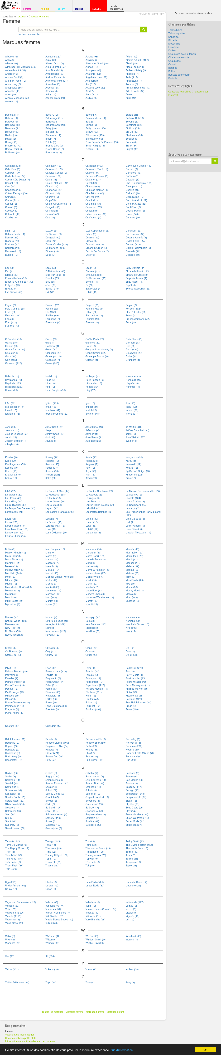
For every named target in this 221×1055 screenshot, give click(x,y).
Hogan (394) (92, 386)
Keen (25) (90, 467)
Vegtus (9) (131, 905)
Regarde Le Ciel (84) (56, 746)
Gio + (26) (10, 356)
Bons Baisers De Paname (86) (102, 142)
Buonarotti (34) (53, 152)
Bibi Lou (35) (133, 128)
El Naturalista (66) (55, 271)
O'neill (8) (10, 648)
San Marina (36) (134, 780)
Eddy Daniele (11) (135, 267)
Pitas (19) (10, 699)
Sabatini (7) (91, 773)
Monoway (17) (53, 590)
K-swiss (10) (11, 457)
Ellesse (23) (11, 274)
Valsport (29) (12, 905)
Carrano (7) (132, 176)
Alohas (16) (91, 66)
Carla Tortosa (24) (15, 176)
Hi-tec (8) (50, 383)
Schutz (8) (91, 790)
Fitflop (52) (91, 312)
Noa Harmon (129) (55, 631)
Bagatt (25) (132, 114)
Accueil (22, 16)
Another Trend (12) (15, 80)
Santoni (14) (12, 786)
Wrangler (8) (52, 943)
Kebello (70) (11, 467)
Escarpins (173, 47)
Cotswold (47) (12, 214)
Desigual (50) (52, 237)
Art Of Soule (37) (135, 91)
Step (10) (10, 814)
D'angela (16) (133, 254)
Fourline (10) (92, 319)
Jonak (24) (11, 437)
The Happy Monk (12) (17, 848)
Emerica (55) (52, 278)
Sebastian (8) (12, 793)
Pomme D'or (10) (14, 706)
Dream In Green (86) (96, 247)
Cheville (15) (133, 190)
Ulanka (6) (51, 882)
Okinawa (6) (52, 648)
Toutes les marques (52, 1011)
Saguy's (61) (52, 776)
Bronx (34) (131, 145)
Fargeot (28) (92, 305)
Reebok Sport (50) (95, 742)
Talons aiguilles (176, 33)
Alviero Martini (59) (15, 70)
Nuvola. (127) (52, 634)
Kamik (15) (91, 457)
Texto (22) (91, 844)
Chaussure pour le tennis (182, 54)
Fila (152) (50, 312)
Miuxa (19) (11, 583)
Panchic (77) (92, 671)
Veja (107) (10, 909)
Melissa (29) (132, 566)
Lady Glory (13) (13, 501)
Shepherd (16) (93, 800)
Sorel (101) (51, 811)
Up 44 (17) (11, 889)
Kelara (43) (132, 467)
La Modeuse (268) (55, 494)
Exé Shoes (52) (13, 292)
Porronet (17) (92, 706)
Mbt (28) (90, 563)
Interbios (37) (52, 410)
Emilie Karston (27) (95, 278)
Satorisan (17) (93, 786)
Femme (28, 8)
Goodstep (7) (52, 359)
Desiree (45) (92, 237)
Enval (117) (91, 281)
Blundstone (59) (94, 138)
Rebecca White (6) (95, 739)
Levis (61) (10, 518)
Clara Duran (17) (135, 196)
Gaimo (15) (11, 342)
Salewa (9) (131, 776)
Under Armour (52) (15, 885)
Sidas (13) (131, 800)
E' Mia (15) (91, 292)
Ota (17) (130, 651)
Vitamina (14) (12, 919)
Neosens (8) (12, 624)
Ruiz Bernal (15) (94, 760)
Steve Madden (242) (137, 814)
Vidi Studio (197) (54, 916)
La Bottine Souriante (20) (99, 491)
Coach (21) (91, 200)
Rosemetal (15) (13, 760)
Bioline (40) (11, 135)
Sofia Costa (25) (134, 807)
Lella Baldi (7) (92, 508)
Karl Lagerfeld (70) (15, 464)
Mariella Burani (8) (95, 559)
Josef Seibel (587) (136, 437)
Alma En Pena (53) (55, 66)
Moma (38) (132, 587)
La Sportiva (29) (134, 494)
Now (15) (131, 631)
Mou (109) (51, 597)
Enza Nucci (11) (134, 281)
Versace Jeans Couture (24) (100, 909)
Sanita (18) (132, 783)
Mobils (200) (52, 587)
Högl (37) (90, 390)
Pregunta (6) (12, 709)
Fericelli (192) (133, 308)
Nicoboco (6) (92, 627)
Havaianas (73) (13, 379)
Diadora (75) (12, 241)
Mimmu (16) (11, 580)
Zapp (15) (50, 982)
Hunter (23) (11, 390)
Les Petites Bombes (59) (98, 511)
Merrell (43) (51, 573)
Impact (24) (91, 406)
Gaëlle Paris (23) (94, 339)
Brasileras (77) (13, 145)
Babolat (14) (12, 114)
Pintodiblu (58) (53, 695)
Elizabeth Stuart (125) (138, 271)
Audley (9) (91, 98)
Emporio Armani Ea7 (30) (19, 281)
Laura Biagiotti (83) (15, 505)
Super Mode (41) (135, 821)
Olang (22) (91, 648)
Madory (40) (132, 549)
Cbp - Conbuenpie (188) (139, 183)
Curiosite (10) (133, 217)
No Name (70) (13, 631)
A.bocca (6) (11, 56)
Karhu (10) (131, 460)
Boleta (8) (50, 142)
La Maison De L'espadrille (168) (143, 491)
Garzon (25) (11, 346)
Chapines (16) (13, 190)
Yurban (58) (132, 969)
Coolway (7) (11, 210)
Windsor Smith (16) (96, 939)
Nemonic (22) (133, 620)
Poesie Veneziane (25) (17, 702)
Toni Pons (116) (14, 858)
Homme (46, 8)
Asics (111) (91, 94)
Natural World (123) (16, 620)
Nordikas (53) (92, 631)
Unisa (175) (51, 885)
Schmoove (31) (13, 790)
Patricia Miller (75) (136, 678)
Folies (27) (131, 315)
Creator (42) (52, 214)
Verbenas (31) (53, 909)
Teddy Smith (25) (135, 841)
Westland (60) (133, 936)
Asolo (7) (131, 94)
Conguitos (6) (52, 207)
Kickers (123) (52, 474)
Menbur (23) (132, 569)
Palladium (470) (134, 668)
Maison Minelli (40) (15, 552)
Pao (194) (131, 671)
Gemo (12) (51, 349)
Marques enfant (115, 1011)
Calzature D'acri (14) (96, 169)
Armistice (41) (12, 91)
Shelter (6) (51, 800)
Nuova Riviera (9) (14, 634)
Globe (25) (131, 356)
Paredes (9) (11, 678)
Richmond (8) (12, 753)
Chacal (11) (51, 186)
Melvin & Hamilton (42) (97, 569)
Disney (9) (91, 241)
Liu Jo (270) (11, 522)
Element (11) (92, 271)
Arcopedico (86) (14, 87)
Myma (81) (51, 604)
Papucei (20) (92, 674)
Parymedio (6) (53, 678)
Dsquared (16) (13, 251)
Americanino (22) (54, 73)
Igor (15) (90, 403)
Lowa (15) (50, 529)
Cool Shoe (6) (133, 207)
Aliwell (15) (132, 63)
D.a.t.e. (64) (52, 230)
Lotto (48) (90, 525)
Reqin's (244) (133, 749)
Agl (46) (9, 60)
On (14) (130, 648)
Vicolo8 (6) (131, 912)
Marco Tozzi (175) (95, 556)
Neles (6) (90, 620)
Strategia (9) (92, 818)
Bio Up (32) (132, 131)
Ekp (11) (10, 271)
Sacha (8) (10, 776)
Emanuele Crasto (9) (137, 274)
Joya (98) (50, 440)
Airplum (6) (91, 60)
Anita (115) (132, 77)
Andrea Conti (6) (14, 77)
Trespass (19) (133, 862)
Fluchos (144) (12, 315)
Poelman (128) (134, 699)
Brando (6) (131, 142)
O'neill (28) (132, 654)
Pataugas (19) (93, 678)
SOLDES (97, 9)
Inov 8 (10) (11, 410)
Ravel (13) (51, 739)
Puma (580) (132, 709)
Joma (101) (91, 433)
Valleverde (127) (135, 902)
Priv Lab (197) (93, 709)
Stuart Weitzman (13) (137, 818)
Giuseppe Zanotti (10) (97, 356)
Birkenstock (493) (95, 135)
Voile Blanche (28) (95, 919)
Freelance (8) (52, 322)
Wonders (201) (13, 943)
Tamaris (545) (13, 841)
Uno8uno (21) (133, 885)
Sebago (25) (132, 790)
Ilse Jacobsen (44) (15, 406)
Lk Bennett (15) (53, 522)
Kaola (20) (11, 460)
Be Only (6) (132, 121)
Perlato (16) (11, 688)
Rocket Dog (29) (54, 756)
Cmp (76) (50, 200)
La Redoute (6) (93, 494)
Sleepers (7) (12, 807)
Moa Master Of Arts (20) (18, 587)
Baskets (172, 78)
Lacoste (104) (133, 498)
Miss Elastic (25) (135, 580)
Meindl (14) (51, 566)
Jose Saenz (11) (94, 437)
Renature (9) (12, 749)
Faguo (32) (11, 305)
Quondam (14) (53, 726)
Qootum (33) (12, 726)
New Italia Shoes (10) (137, 624)
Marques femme (75, 1011)
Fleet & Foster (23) (136, 312)
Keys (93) (90, 471)
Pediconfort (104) (94, 681)
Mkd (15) (131, 583)
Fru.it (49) (131, 322)
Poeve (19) (51, 702)
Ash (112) (50, 94)
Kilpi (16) (90, 474)
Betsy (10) (51, 128)
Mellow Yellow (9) (14, 569)
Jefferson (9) (92, 430)
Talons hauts (175, 30)
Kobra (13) (11, 478)
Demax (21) (11, 237)
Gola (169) (11, 359)
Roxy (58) (50, 760)
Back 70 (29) (52, 114)
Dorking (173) (133, 244)
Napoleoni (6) (133, 617)
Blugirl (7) (50, 138)
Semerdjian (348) (135, 793)
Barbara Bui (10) (135, 118)
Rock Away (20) (13, 756)
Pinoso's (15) (12, 695)
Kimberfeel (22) (134, 474)
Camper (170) (13, 172)
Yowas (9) (90, 969)
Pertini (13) (51, 688)
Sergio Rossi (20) (14, 800)
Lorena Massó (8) (15, 525)
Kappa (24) (91, 460)
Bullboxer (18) (13, 152)
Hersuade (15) (134, 379)
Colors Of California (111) (59, 203)
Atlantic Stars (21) (55, 98)
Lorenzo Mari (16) (55, 525)
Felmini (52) (52, 308)
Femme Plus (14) (94, 308)
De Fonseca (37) (135, 234)
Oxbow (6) (51, 654)
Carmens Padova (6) (96, 176)
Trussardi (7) (52, 865)
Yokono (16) (52, 969)
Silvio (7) (50, 804)
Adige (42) (131, 56)
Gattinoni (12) (52, 346)
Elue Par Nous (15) (55, 274)
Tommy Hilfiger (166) (56, 855)
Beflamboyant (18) (55, 124)
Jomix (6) (131, 433)
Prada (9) (131, 706)
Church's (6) (52, 196)
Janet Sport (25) (54, 427)
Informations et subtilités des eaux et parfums (30, 1041)
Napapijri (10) (92, 617)
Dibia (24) (50, 241)
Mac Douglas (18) (55, 549)
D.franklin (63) (133, 230)
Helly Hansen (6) (94, 379)
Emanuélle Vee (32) (16, 278)
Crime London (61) (95, 214)
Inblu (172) (132, 406)
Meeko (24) (11, 566)
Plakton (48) (92, 699)
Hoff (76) (50, 386)
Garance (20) (92, 342)
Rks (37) (90, 753)
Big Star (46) (52, 131)
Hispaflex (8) (133, 383)
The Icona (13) (53, 848)
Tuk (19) (90, 865)
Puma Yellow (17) (14, 712)
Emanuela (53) (93, 274)
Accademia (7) (53, 56)
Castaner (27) (93, 179)
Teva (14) (50, 844)
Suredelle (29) (93, 824)
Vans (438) (91, 905)
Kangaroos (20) (134, 457)
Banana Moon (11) (95, 118)
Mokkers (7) (92, 587)
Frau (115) (11, 322)
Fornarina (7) (52, 319)
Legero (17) (51, 508)
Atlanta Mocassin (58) (17, 98)
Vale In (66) (51, 902)
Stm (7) (9, 818)
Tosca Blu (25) (53, 862)
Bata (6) (89, 121)
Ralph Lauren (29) (15, 739)
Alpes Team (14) (135, 66)
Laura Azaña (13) (135, 501)
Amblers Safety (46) (136, 70)
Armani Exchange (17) (138, 87)
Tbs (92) (90, 841)
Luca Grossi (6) (134, 529)
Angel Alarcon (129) (96, 77)
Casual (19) (11, 183)
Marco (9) (50, 556)
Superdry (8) (12, 824)
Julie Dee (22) (93, 440)
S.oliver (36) (11, 773)
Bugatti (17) (132, 149)
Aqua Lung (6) (13, 84)
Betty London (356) (96, 128)
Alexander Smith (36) (97, 63)
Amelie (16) (11, 73)
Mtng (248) (132, 597)
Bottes (171, 71)
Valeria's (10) (92, 902)
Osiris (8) (90, 651)
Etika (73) (10, 288)
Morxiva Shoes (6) (95, 594)
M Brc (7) (10, 549)
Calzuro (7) (132, 169)
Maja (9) (50, 552)
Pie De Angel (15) (15, 692)
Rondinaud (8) (133, 756)
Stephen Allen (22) (95, 814)
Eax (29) (10, 267)
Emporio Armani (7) (136, 278)
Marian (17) (51, 559)
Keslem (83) (52, 471)
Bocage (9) (11, 142)
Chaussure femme (39, 16)
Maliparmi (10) (93, 552)
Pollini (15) (91, 702)
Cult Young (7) (93, 217)
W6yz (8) (10, 936)
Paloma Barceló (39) (16, 671)
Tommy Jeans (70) (95, 855)
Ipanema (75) (12, 413)
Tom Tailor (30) (13, 855)
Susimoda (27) (134, 824)
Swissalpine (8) (53, 828)
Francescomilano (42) (138, 319)
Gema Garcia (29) (15, 349)
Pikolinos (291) (93, 692)
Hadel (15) (51, 376)
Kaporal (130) (52, 460)
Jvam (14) (131, 440)
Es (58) (89, 285)
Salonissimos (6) (54, 780)
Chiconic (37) (52, 193)
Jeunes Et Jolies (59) (16, 433)
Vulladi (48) (51, 923)
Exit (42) (50, 292)
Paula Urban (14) (54, 681)
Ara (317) (90, 84)
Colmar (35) (11, 203)
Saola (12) (51, 786)
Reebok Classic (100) (57, 742)
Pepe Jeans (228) (95, 685)
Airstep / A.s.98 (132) (137, 60)
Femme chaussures (151, 14)
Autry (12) (131, 98)
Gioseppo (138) (54, 356)
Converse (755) (94, 207)
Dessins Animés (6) (136, 237)
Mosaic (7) (131, 594)
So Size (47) (92, 807)
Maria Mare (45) (14, 559)
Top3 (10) (50, 858)
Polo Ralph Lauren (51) (138, 702)
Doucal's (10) (12, 247)
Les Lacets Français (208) (59, 511)
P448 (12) (10, 668)
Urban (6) (50, 889)
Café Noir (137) (53, 165)
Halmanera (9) (134, 376)
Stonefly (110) (53, 818)
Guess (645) (52, 363)
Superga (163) (53, 824)
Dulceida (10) (133, 251)
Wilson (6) (50, 939)
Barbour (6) (11, 121)
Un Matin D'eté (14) (136, 882)
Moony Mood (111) (136, 590)
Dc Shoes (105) (54, 234)
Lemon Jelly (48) (14, 511)
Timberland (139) (94, 851)
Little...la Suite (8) (135, 518)
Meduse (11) (133, 563)
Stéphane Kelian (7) (56, 814)
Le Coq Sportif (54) (136, 505)
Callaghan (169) (94, 165)
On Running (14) (14, 651)
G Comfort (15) (13, 339)
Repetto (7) (51, 749)
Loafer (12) (91, 522)
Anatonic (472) (93, 73)
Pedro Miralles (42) (136, 681)
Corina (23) (51, 210)
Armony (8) (51, 91)
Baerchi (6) (91, 114)
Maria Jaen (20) (134, 556)
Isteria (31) (132, 413)
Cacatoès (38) (13, 165)
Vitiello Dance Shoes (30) (59, 919)
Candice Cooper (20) (56, 172)
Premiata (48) (52, 709)
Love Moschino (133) (16, 529)
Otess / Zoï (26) (13, 654)
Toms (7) (131, 855)
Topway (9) (91, 858)
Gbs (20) (130, 346)
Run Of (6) (131, 760)
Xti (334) (50, 956)
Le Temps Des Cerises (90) (20, 508)
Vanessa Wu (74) (54, 905)
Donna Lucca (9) (94, 244)
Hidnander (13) (93, 383)
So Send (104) (53, 807)
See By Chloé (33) (55, 793)
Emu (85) (50, 281)
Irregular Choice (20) (56, 413)
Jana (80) (10, 427)
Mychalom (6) (12, 604)
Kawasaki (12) (133, 464)
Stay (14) (131, 811)
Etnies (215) (52, 288)
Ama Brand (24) (54, 70)
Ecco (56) (50, 267)
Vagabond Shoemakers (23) (20, 902)
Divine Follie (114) (136, 241)
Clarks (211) (12, 200)
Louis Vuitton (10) (135, 525)
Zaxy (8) (130, 982)
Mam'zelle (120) (134, 552)
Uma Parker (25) (94, 882)
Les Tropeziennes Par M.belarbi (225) (143, 513)
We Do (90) (91, 936)
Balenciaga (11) (54, 118)
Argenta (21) (52, 87)
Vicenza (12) (92, 912)
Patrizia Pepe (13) (15, 681)
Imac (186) (51, 406)
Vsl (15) (130, 919)
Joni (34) (50, 437)
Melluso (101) (52, 569)
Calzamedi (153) (54, 169)
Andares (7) (132, 73)
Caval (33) (91, 183)
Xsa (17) (10, 956)
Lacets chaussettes (116, 7)
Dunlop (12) (11, 254)
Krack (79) (91, 478)
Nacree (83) (11, 617)
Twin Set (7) (11, 869)
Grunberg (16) (133, 359)
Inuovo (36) (132, 410)
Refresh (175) (133, 742)
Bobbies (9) (132, 138)
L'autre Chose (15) (15, 536)
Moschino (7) (12, 597)
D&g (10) (10, 230)
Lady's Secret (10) (55, 501)
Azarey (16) (11, 101)
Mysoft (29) (91, 604)
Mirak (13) (91, 580)
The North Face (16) (137, 848)
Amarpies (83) (93, 70)
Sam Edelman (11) (95, 780)
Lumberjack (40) (14, 532)
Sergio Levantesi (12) (97, 797)
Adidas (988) (92, 56)
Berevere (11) (12, 128)
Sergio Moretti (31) (136, 797)
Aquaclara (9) (52, 84)
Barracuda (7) (53, 121)
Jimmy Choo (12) (54, 433)
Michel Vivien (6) (94, 576)
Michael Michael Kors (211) (60, 576)
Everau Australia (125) (138, 288)
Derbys (172, 50)
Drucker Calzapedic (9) (138, 247)
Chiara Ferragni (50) (16, 193)
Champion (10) (134, 186)
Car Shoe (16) (133, 172)
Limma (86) (91, 518)
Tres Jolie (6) (92, 862)
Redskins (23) (12, 742)
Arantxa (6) (132, 84)
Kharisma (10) (13, 474)
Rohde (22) (91, 756)
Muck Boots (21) (14, 600)
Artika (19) (11, 94)
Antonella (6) (92, 80)
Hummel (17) (133, 386)
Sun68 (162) (92, 821)
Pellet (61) (51, 685)
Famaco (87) (52, 305)
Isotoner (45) (92, 413)
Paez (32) (50, 668)
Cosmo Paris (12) (135, 210)
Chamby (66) (92, 186)
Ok (205, 1049)
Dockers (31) (12, 244)
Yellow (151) (12, 969)
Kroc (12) (131, 478)
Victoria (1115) (13, 916)
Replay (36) (91, 749)
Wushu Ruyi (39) (94, 943)
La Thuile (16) (53, 498)
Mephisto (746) (13, 573)
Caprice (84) (92, 172)
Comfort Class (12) (136, 203)
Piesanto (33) (52, 692)
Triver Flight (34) (14, 865)
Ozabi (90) (91, 654)
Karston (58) (52, 464)
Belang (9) (91, 124)
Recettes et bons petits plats (20, 1038)
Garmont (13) (133, 342)
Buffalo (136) (92, 149)
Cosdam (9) (91, 210)
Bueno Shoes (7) (54, 149)
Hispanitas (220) (14, 386)
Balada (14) (11, 118)
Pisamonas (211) (135, 695)
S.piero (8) (51, 773)
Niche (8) (50, 627)
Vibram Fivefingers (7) (57, 912)
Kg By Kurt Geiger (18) (138, 471)
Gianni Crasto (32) (95, 353)
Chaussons (174, 60)
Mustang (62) (133, 600)
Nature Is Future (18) (57, 620)
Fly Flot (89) (52, 315)
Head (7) (50, 379)
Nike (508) (131, 627)
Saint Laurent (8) (94, 776)
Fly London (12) (94, 315)
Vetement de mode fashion (20, 1034)
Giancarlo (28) (53, 353)
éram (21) (50, 285)
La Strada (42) (13, 498)
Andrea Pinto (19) (55, 77)
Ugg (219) (10, 882)
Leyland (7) (51, 518)
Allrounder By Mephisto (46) (20, 66)
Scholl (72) (51, 790)
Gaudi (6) (90, 346)
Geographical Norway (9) (99, 349)
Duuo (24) (50, 254)
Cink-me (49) (92, 196)
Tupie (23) (131, 865)
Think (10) (10, 851)
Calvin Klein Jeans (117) (139, 165)
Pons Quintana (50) (56, 706)
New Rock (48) (13, 627)
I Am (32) (10, 403)
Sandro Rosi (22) (94, 783)
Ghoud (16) (11, 353)
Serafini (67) (52, 797)
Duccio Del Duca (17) (97, 251)
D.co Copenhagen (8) (97, 230)
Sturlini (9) (10, 821)
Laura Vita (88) (53, 505)
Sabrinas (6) (132, 773)
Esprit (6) (131, 285)
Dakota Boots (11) (15, 234)
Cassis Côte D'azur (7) (17, 179)
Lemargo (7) (132, 508)
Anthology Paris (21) (56, 80)
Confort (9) (11, 207)
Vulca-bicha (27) (14, 923)
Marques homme (95, 1011)
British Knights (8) (95, 145)
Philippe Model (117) (96, 688)
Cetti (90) (10, 186)
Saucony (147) (134, 786)
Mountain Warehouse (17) (99, 597)
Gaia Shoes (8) (134, 339)
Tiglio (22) (50, 851)
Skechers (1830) (94, 804)
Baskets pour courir (179, 74)
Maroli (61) (132, 559)
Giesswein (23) (134, 353)
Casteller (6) (132, 179)
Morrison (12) (52, 594)
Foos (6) (10, 319)
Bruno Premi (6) (14, 149)
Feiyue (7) (131, 305)
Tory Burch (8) (13, 862)
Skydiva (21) (132, 804)
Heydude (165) (13, 383)
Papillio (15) (51, 674)
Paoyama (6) (12, 674)
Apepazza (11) (134, 80)
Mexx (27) (10, 576)
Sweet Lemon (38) (15, 828)
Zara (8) (89, 982)
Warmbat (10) (52, 936)
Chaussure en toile (178, 57)
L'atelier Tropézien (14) (138, 532)
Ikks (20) (130, 403)
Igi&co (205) (52, 403)
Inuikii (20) (91, 410)
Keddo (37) (51, 467)
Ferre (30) (10, 312)
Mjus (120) (91, 583)
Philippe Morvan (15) (137, 688)
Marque (80, 9)
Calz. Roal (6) (12, 169)
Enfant (63, 8)
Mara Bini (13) (13, 556)
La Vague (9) (92, 498)
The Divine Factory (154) (139, 844)
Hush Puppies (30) (55, 390)
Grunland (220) (13, 363)
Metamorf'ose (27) (95, 573)
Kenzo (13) (11, 471)
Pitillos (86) (51, 699)
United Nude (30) (94, 885)
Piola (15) (90, 695)
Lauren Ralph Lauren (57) (99, 505)
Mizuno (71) (52, 583)
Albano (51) (11, 63)
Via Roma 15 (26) (15, 912)
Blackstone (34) (134, 135)
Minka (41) (51, 580)
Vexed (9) (131, 909)
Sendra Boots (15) (15, 797)
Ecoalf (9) (90, 267)
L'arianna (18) (93, 532)
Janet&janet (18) (94, 427)
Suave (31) (51, 821)
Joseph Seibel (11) (15, 440)
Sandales (173, 36)
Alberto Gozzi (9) (54, 63)
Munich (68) (52, 600)
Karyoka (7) (91, 464)
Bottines (172, 67)
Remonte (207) (134, 746)
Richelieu (173, 40)
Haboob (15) (12, 376)
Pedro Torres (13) (15, 685)
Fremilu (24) (92, 322)
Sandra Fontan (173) (56, 783)
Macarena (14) (93, 549)
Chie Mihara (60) (94, 193)
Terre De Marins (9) (16, 844)
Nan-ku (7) (51, 617)
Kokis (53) (50, 478)
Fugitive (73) (12, 325)
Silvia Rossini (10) (15, 804)
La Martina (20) (13, 494)
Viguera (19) (132, 916)
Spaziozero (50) (94, 811)
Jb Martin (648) (134, 427)
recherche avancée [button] (29, 34)
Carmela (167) (53, 176)
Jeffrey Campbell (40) (137, 430)
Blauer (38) (11, 138)
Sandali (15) (11, 783)
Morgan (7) (11, 594)
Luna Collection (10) (56, 532)
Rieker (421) (52, 753)
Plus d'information (121, 1050)
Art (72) (89, 91)
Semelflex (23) (93, 793)
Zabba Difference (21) (17, 982)
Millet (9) (130, 576)
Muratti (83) (91, 600)
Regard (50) (11, 746)
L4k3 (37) (10, 491)
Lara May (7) (92, 501)
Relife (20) (91, 746)
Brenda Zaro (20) (54, 145)
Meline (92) (91, 566)
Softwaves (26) (13, 811)
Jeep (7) (50, 430)
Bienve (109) (12, 131)
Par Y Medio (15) (135, 674)
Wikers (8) (10, 939)
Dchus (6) (90, 234)
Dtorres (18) (52, 251)
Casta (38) (51, 179)
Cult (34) (50, 217)
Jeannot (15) (12, 430)
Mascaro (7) (52, 563)
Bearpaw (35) (12, 124)
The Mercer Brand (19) (98, 848)
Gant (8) (50, 342)
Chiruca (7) (11, 196)
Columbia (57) (93, 203)
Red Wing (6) (133, 739)
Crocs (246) (132, 214)
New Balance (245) (95, 624)
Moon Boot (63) (94, 590)
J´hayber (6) (12, 444)
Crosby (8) (11, 217)
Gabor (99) (51, 339)
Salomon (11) (12, 780)
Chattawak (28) (53, 190)
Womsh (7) (132, 939)
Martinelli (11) (12, 563)
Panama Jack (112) (56, 671)
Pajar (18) (90, 668)
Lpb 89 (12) (91, 529)
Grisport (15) (92, 359)
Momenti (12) (12, 590)
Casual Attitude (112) (57, 183)
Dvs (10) (90, 254)
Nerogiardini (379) (55, 624)
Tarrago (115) (53, 841)
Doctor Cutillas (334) (56, 244)
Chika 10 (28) (133, 193)
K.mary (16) (51, 457)
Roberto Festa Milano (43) (140, 753)
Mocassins (174, 43)
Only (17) (50, 651)
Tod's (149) (132, 851)
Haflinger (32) (92, 376)
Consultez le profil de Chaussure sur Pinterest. (188, 93)
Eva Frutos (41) (94, 288)
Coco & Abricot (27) (136, 200)
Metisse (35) (132, 573)
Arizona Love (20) (95, 87)
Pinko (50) (131, 692)
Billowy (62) (91, 131)
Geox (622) (132, 349)
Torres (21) (132, 858)
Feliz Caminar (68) (15, 308)
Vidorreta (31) (93, 916)
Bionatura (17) (53, 135)
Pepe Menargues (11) (138, 685)
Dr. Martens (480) (55, 247)
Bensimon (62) (134, 124)
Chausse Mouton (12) (97, 190)
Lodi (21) (131, 522)
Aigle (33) (50, 60)
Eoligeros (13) (13, 285)
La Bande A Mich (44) (57, 491)
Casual (172, 64)
